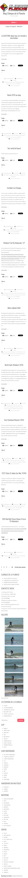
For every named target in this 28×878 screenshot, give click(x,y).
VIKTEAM (6, 823)
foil (6, 135)
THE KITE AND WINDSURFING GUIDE (12, 868)
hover (8, 135)
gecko (12, 175)
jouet (18, 229)
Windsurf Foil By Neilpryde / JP (14, 242)
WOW (5, 747)
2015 (5, 460)
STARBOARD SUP (8, 741)
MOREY (5, 769)
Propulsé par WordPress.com (17, 876)
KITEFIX (5, 845)
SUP (6, 137)
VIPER (5, 777)
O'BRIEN (6, 789)
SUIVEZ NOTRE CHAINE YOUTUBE (11, 584)
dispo (20, 293)
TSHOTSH (6, 870)
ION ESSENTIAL (7, 805)
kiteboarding (16, 82)
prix (24, 294)
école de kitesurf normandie (10, 578)
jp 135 (14, 175)
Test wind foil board (14, 148)
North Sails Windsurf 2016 (14, 364)
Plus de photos (4, 698)
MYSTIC (5, 811)
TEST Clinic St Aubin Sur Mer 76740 (14, 473)
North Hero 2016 (14, 405)
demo (7, 82)
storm (19, 555)
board (16, 460)
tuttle (14, 296)
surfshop (8, 353)
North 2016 (8, 405)
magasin (7, 294)
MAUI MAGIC (6, 809)
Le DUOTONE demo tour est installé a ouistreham (14, 36)
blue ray (6, 555)
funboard (3, 294)
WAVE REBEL (7, 779)
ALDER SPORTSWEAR (8, 799)
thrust (11, 137)
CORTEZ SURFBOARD (9, 759)
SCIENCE (6, 773)
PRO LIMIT (6, 815)
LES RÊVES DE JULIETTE (9, 710)
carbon (13, 293)
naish (14, 135)
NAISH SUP (6, 732)
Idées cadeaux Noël (14, 307)
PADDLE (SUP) (18, 135)
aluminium (7, 293)
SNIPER (5, 775)
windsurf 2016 (20, 408)
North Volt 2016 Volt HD (18, 406)
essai (18, 460)
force (13, 555)
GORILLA (6, 763)
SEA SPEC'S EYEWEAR (8, 862)
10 (3, 555)
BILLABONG (6, 803)
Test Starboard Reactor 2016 (14, 419)
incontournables (13, 229)
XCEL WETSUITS (7, 825)
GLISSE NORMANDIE (8, 707)
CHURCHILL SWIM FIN (9, 757)
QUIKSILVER (6, 817)
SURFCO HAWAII (7, 743)
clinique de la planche (12, 352)
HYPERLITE (6, 787)
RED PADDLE (6, 736)
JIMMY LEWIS (7, 730)
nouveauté (22, 460)
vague (20, 462)
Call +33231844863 (5, 598)
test (13, 83)
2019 (5, 82)
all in (4, 352)
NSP (5, 734)
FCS (5, 761)
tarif (10, 296)
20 (12, 567)
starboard (14, 462)
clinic (11, 506)
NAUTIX (5, 854)
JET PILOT (6, 843)
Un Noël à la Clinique (14, 187)
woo (23, 353)
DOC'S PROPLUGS (8, 839)
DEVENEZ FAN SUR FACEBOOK (11, 582)
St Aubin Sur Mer (12, 507)
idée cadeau (7, 229)
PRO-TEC (6, 860)
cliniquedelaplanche (10, 78)
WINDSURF (18, 83)
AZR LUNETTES (7, 835)
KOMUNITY (6, 765)
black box (12, 460)
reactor (11, 462)
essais (23, 293)
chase (9, 555)
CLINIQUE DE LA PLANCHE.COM (11, 580)
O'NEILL (5, 813)
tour (15, 83)
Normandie (22, 82)
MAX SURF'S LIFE (7, 712)
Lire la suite (7, 59)
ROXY (5, 821)
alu (3, 293)
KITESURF (21, 229)
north (3, 353)
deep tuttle (17, 293)
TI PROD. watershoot (8, 714)
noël (14, 231)
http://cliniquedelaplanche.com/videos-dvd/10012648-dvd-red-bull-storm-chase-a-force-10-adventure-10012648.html (14, 531)
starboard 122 (22, 175)
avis (10, 293)
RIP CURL (6, 819)
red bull (16, 555)
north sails (20, 405)
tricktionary (13, 353)
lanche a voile (10, 231)
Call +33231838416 (5, 602)
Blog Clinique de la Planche (14, 13)
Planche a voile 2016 (8, 408)
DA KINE (5, 837)
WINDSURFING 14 (8, 716)
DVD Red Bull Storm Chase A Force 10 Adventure (14, 520)
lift (12, 135)
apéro (5, 506)
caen (6, 352)
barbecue (8, 506)
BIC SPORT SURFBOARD (9, 754)
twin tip (14, 137)
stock (8, 296)
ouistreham (3, 462)
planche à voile (9, 83)
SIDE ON (5, 739)
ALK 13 (5, 833)
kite (13, 82)
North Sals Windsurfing (8, 406)
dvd (11, 555)
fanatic (7, 175)
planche (23, 135)
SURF (9, 137)
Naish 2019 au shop (14, 95)
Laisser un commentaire (14, 85)
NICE (5, 856)
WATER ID (6, 791)
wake (17, 353)
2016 (8, 460)
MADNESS (6, 767)
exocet (4, 175)
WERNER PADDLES (8, 745)
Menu (16, 22)
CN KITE (5, 705)
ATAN (5, 801)
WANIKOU (6, 872)
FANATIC (6, 728)
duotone (10, 82)
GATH (5, 841)
